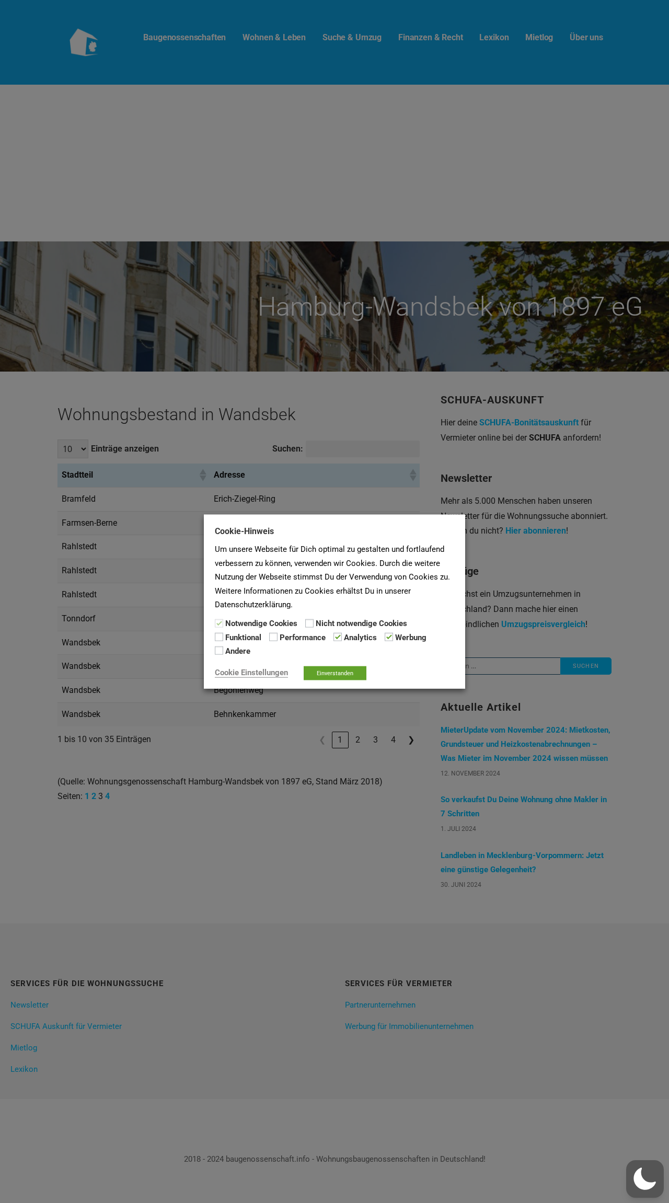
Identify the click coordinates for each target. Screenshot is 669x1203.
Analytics (360, 637)
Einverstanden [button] (335, 672)
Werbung (410, 637)
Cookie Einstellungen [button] (251, 672)
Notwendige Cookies (261, 623)
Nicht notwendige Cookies (361, 623)
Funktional (243, 637)
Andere (237, 651)
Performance (303, 637)
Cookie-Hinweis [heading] (244, 531)
